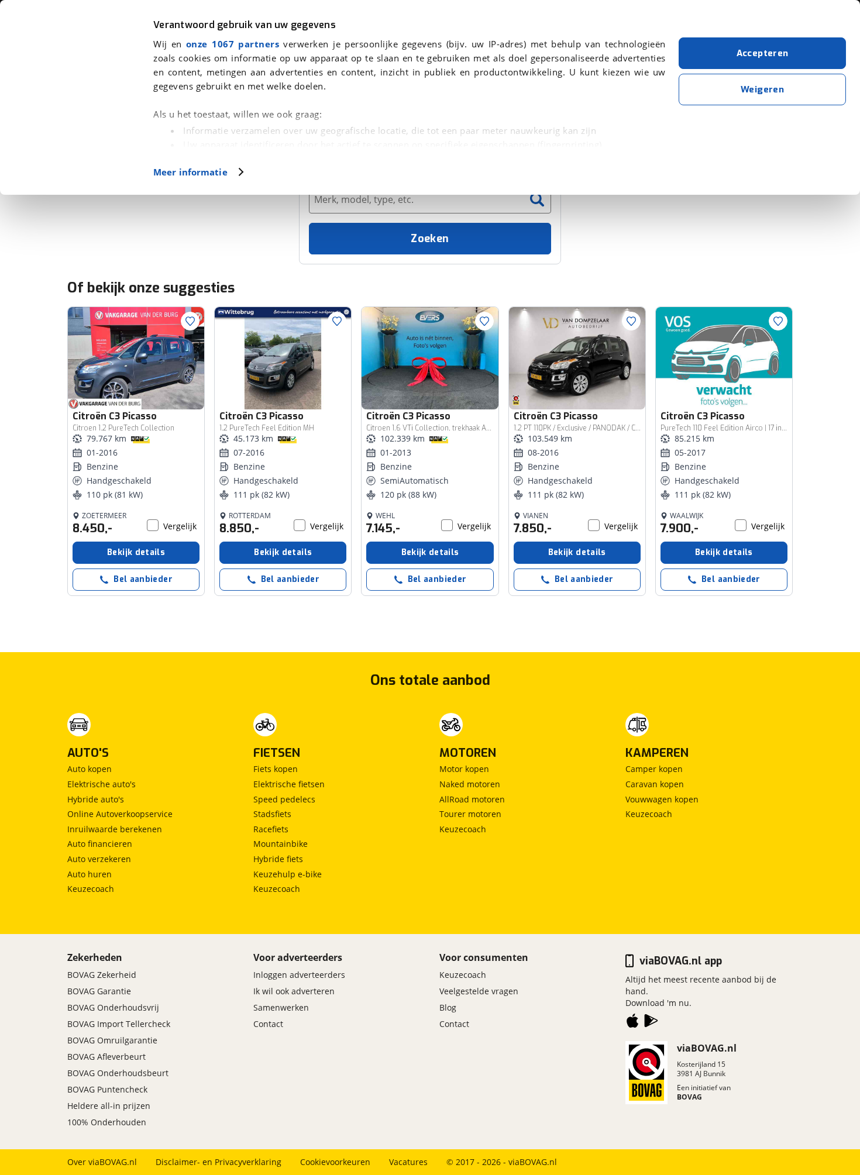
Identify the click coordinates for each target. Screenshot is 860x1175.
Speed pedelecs (284, 799)
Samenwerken (281, 1007)
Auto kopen (89, 768)
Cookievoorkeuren (335, 1161)
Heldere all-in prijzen (108, 1105)
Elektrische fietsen (289, 784)
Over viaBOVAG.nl (102, 1161)
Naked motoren (469, 784)
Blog (447, 1007)
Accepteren (763, 53)
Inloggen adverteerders (299, 974)
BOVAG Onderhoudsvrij (113, 1007)
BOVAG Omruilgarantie (112, 1040)
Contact (268, 1023)
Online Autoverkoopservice (120, 813)
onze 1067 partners (232, 44)
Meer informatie (190, 172)
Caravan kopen (654, 784)
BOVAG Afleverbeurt (106, 1056)
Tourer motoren (470, 813)
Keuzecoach (90, 888)
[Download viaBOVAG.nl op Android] (651, 1023)
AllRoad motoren (472, 799)
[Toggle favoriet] (190, 321)
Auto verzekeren (99, 858)
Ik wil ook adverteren (294, 991)
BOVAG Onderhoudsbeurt (117, 1072)
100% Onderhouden (106, 1122)
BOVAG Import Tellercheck (118, 1023)
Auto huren (89, 874)
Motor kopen (464, 768)
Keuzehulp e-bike (287, 874)
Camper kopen (654, 768)
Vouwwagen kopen (662, 799)
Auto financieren (99, 843)
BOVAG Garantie (99, 991)
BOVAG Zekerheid (101, 974)
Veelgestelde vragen (478, 991)
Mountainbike (280, 843)
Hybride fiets (278, 858)
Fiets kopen (275, 768)
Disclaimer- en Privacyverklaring (218, 1161)
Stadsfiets (272, 813)
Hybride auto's (95, 799)
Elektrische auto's (101, 784)
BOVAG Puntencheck (107, 1089)
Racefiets (270, 829)
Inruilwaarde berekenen (114, 829)
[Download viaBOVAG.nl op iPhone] (632, 1023)
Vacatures (408, 1161)
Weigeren (762, 89)
